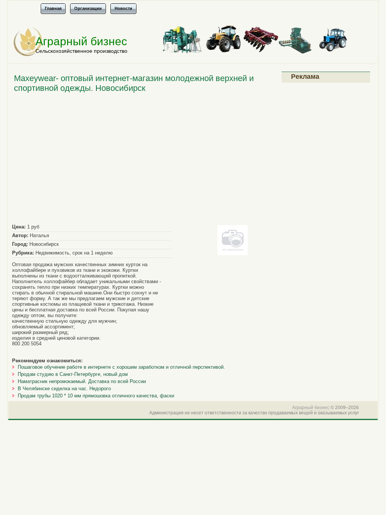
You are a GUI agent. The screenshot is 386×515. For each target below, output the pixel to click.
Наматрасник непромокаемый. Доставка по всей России (82, 381)
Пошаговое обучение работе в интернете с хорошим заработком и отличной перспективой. (121, 367)
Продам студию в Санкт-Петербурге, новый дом (73, 374)
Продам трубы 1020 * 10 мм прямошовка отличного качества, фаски (96, 396)
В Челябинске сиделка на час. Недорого (64, 388)
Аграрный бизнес (81, 41)
